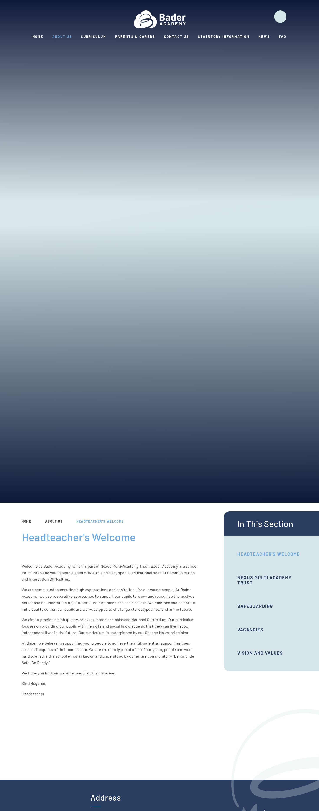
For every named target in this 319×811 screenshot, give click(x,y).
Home (26, 521)
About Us (53, 521)
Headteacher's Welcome (100, 521)
